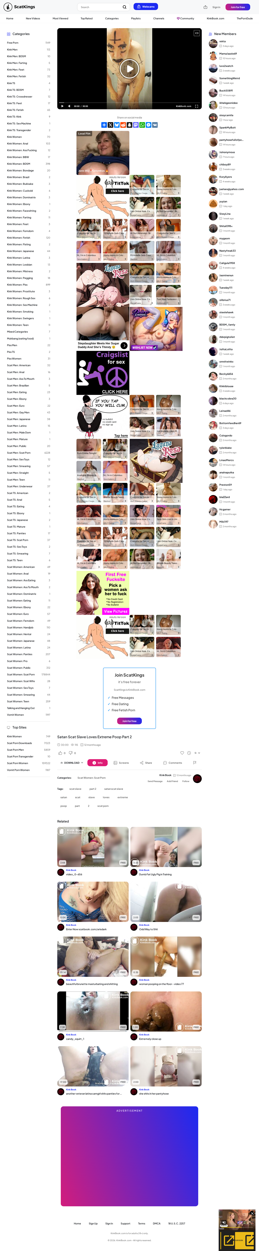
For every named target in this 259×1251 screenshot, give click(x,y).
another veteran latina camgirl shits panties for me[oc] (94, 1093)
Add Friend (172, 781)
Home (9, 18)
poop (63, 805)
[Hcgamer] (213, 511)
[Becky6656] (213, 376)
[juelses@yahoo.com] (213, 191)
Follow (185, 781)
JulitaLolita (226, 349)
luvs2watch (226, 65)
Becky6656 (226, 373)
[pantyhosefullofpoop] (213, 142)
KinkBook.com (215, 18)
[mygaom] (213, 240)
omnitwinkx (226, 361)
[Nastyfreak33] (213, 253)
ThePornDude (245, 18)
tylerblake (225, 447)
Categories (112, 18)
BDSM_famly (227, 324)
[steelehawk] (213, 314)
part (77, 805)
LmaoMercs (226, 460)
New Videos (33, 18)
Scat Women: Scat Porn (92, 777)
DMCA (157, 1223)
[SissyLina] (213, 216)
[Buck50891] (213, 93)
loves (106, 797)
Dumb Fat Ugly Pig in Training (155, 874)
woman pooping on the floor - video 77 (161, 983)
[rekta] (213, 43)
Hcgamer (224, 509)
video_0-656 (74, 874)
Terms (141, 1223)
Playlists (136, 18)
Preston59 (225, 484)
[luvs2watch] (213, 68)
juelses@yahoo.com (231, 189)
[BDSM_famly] (213, 327)
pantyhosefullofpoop (231, 139)
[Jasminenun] (213, 277)
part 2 (93, 788)
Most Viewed (60, 18)
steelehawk (226, 312)
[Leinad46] (213, 413)
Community (187, 18)
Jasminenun (226, 275)
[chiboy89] (213, 166)
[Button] (195, 762)
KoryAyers (225, 176)
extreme (123, 797)
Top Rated (86, 18)
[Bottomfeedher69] (213, 425)
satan (63, 797)
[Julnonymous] (213, 154)
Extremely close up (150, 1038)
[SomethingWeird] (213, 80)
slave (91, 797)
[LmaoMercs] (213, 462)
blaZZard (224, 497)
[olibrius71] (213, 302)
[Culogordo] (213, 437)
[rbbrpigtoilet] (213, 339)
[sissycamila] (213, 117)
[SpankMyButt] (213, 129)
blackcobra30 (227, 398)
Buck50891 (226, 90)
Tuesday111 (225, 287)
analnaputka (226, 472)
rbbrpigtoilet (227, 336)
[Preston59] (213, 487)
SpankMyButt (227, 127)
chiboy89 (225, 164)
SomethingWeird (229, 78)
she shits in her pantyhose (154, 1093)
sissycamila (226, 115)
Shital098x (226, 226)
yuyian (223, 201)
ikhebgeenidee (228, 102)
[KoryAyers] (213, 179)
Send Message (155, 781)
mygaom (224, 238)
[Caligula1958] (213, 265)
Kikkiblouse (226, 386)
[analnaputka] (213, 474)
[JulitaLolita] (213, 351)
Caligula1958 (227, 262)
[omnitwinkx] (213, 364)
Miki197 (223, 521)
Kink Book (165, 775)
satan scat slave (113, 788)
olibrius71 (225, 299)
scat (77, 797)
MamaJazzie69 (228, 53)
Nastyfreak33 (227, 250)
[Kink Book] (197, 778)
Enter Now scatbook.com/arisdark (86, 929)
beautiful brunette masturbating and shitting (92, 983)
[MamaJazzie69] (213, 56)
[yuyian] (213, 203)
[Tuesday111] (213, 290)
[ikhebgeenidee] (213, 105)
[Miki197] (213, 524)
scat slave (75, 788)
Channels (158, 18)
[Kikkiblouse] (213, 388)
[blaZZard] (213, 499)
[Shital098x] (213, 228)
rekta (222, 41)
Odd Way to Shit (148, 929)
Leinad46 (224, 410)
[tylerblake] (213, 450)
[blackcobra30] (213, 400)
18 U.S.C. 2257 (176, 1223)
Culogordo (225, 435)
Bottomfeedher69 (230, 423)
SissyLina (224, 213)
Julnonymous (227, 152)
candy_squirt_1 (75, 1038)
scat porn (103, 805)
